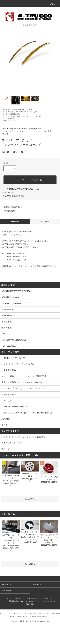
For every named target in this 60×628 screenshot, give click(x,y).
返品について (8, 193)
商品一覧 (5, 449)
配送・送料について (35, 598)
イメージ (45, 221)
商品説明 (15, 221)
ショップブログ (49, 601)
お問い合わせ (6, 590)
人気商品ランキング (10, 443)
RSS (27, 604)
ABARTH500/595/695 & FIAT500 (20, 109)
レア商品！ (13, 118)
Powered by (15, 621)
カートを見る (36, 584)
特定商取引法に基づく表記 (13, 196)
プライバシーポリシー (33, 601)
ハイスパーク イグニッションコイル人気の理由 (23, 437)
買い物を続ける (9, 211)
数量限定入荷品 (14, 114)
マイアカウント (7, 584)
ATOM (32, 604)
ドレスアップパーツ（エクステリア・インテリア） (21, 112)
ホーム (5, 109)
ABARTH (12, 120)
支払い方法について (20, 598)
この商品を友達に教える (13, 207)
